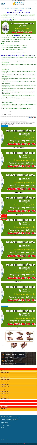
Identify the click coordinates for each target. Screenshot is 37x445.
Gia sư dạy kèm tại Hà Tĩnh (5, 386)
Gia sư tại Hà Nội (3, 370)
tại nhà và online (19, 19)
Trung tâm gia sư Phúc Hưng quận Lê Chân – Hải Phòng (7, 124)
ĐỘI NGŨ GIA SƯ (18, 35)
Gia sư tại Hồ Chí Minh (4, 389)
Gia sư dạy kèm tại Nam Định (5, 379)
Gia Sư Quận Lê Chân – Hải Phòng (31, 122)
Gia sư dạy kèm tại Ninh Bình (5, 372)
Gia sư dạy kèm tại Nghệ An (5, 384)
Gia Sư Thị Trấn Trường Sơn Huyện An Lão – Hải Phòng (18, 14)
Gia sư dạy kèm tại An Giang (5, 398)
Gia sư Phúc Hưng (7, 19)
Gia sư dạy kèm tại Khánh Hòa (5, 391)
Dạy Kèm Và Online (31, 55)
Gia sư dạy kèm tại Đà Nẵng (5, 396)
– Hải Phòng (11, 20)
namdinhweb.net (28, 443)
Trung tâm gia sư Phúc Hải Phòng (28, 123)
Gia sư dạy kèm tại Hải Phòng (5, 377)
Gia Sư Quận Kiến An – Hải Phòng (23, 122)
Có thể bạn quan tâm (4, 306)
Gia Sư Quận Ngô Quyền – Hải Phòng (5, 123)
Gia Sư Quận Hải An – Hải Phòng (14, 122)
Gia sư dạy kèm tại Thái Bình (5, 375)
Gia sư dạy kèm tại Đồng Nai (5, 393)
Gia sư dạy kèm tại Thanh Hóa (5, 382)
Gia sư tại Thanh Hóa (4, 408)
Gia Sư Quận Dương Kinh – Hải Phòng (5, 122)
